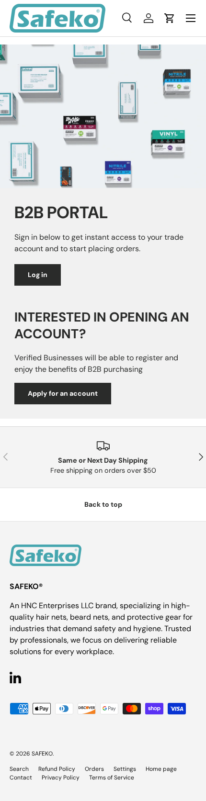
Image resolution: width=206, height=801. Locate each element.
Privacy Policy (61, 777)
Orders (94, 769)
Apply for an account (63, 393)
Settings (125, 769)
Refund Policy (56, 769)
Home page (161, 769)
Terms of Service (111, 777)
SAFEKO (42, 753)
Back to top (103, 504)
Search (19, 769)
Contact (21, 777)
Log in (37, 274)
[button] (169, 18)
